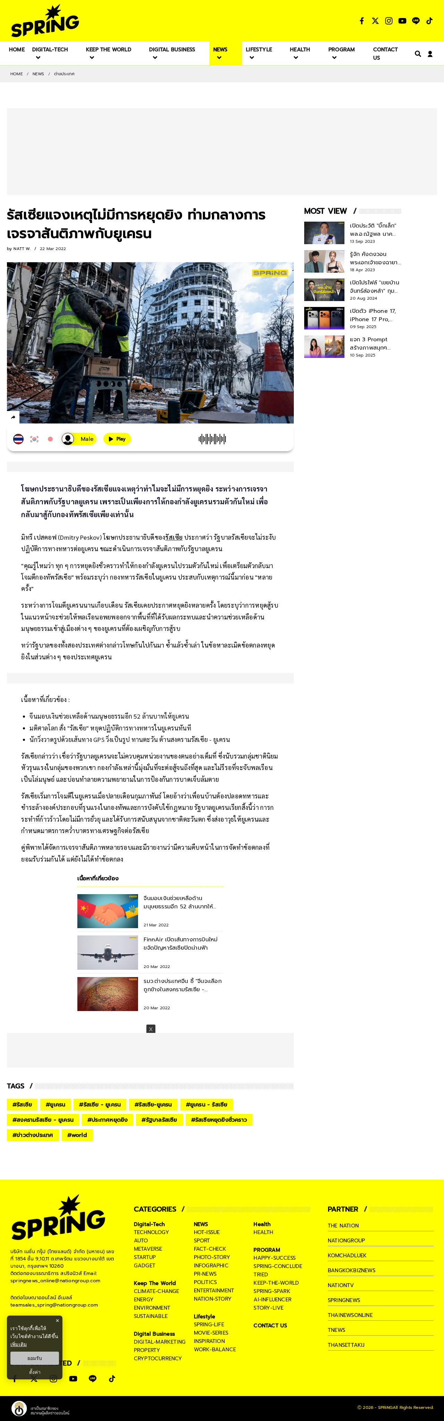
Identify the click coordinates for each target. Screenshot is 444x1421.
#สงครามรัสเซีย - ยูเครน (43, 1120)
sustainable (151, 1316)
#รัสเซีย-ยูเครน (153, 1105)
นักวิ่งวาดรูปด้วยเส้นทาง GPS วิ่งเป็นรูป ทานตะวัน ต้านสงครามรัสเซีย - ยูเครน (129, 739)
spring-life (209, 1324)
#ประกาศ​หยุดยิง (107, 1120)
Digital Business (154, 1334)
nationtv (341, 1285)
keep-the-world (276, 1283)
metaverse (148, 1249)
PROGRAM (267, 1250)
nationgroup (346, 1240)
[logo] (45, 20)
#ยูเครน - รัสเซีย (207, 1105)
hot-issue (207, 1232)
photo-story (212, 1257)
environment (152, 1308)
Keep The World (155, 1283)
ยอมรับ (34, 1358)
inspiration (209, 1341)
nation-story (213, 1299)
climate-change (156, 1291)
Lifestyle (204, 1316)
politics (205, 1282)
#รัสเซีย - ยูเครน (100, 1105)
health (263, 1232)
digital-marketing (160, 1342)
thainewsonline (350, 1315)
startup (145, 1257)
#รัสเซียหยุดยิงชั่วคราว (219, 1120)
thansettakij (346, 1345)
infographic (211, 1265)
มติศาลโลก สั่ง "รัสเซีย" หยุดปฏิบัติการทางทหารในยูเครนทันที (110, 728)
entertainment (214, 1290)
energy (144, 1299)
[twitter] (38, 417)
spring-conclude (278, 1266)
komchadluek (347, 1255)
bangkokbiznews (351, 1270)
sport (202, 1240)
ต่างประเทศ (64, 74)
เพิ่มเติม (18, 1344)
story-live (268, 1308)
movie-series (211, 1333)
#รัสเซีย (22, 1105)
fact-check (210, 1249)
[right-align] (416, 53)
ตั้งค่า (35, 1372)
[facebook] (26, 418)
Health (262, 1224)
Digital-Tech (149, 1224)
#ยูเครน (55, 1105)
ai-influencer (272, 1299)
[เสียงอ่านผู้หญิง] (79, 439)
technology (151, 1232)
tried (261, 1274)
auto (141, 1240)
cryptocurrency (158, 1358)
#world (77, 1135)
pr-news (205, 1274)
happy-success (275, 1258)
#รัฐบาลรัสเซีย (159, 1120)
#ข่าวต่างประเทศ (32, 1135)
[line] (50, 418)
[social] (362, 21)
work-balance (215, 1349)
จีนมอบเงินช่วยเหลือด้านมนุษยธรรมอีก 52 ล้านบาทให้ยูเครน (109, 716)
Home (16, 74)
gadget (144, 1265)
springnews (344, 1300)
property (147, 1350)
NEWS (38, 74)
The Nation (343, 1226)
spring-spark (272, 1291)
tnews (336, 1330)
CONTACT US (270, 1325)
